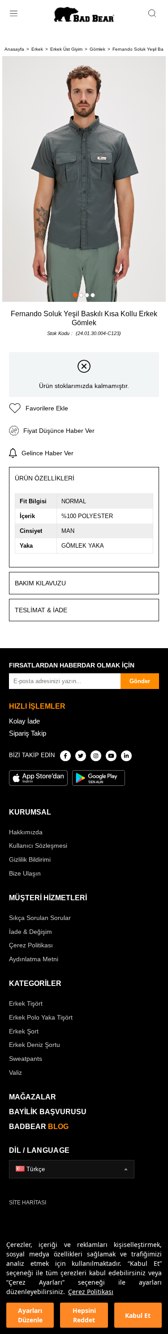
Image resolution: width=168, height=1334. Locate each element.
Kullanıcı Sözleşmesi (38, 845)
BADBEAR (39, 1126)
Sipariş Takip (27, 733)
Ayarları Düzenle (30, 1315)
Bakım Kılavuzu (40, 583)
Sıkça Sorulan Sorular (40, 917)
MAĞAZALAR (32, 1097)
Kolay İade (24, 721)
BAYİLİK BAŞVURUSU (47, 1112)
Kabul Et (138, 1315)
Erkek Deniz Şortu (34, 1044)
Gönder (139, 681)
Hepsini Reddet (84, 1315)
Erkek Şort (24, 1031)
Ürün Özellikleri (44, 478)
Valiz (15, 1072)
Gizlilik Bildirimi (30, 859)
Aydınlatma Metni (33, 959)
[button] (75, 295)
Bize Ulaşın (25, 873)
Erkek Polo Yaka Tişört (41, 1017)
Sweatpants (25, 1058)
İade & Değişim (30, 931)
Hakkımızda (26, 832)
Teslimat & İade (41, 610)
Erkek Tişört (26, 1003)
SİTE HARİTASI (27, 1202)
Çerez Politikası (90, 1291)
